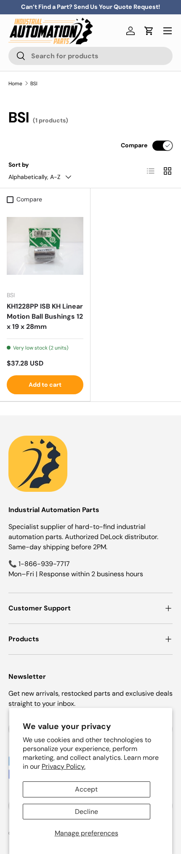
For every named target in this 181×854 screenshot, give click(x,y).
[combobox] (90, 56)
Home (15, 83)
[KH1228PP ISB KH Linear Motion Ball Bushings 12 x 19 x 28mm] (45, 245)
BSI (33, 83)
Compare (134, 145)
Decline (86, 811)
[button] (149, 31)
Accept (86, 789)
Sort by (18, 164)
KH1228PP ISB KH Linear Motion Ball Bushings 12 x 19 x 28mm (45, 316)
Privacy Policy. (63, 766)
